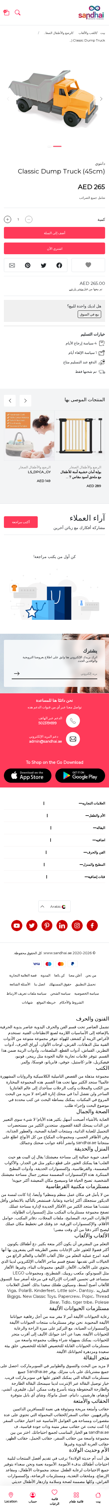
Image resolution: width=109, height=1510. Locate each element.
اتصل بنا (39, 984)
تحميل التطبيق (85, 984)
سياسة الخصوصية (86, 993)
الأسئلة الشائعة (20, 984)
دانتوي (100, 163)
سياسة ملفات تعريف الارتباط (26, 993)
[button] (17, 12)
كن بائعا (59, 975)
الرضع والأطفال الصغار (85, 467)
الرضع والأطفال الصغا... (58, 33)
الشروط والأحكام (72, 1002)
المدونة (45, 975)
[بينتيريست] (47, 925)
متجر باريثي (76, 289)
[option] (54, 98)
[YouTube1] (16, 925)
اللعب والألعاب (87, 33)
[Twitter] (31, 925)
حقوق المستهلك (60, 984)
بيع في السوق (89, 314)
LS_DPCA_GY (39, 472)
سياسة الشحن (60, 993)
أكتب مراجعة (21, 522)
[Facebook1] (92, 925)
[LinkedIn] (62, 925)
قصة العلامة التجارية (23, 975)
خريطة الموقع (46, 1002)
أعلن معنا (75, 975)
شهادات (27, 1002)
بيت (102, 33)
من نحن (91, 975)
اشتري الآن (54, 248)
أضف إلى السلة (54, 233)
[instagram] (77, 925)
